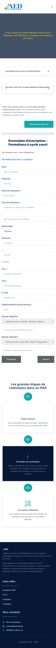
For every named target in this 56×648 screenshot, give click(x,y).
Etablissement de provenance (16, 304)
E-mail (5, 292)
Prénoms (6, 178)
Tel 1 (4, 269)
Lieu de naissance (11, 202)
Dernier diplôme (9, 316)
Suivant (46, 359)
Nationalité (7, 226)
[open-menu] (52, 6)
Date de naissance (11, 190)
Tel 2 (4, 281)
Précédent (11, 359)
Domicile (6, 238)
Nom (4, 167)
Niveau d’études (10, 337)
